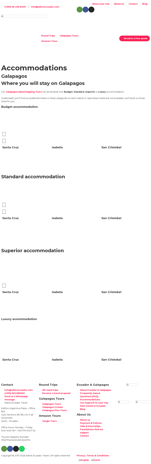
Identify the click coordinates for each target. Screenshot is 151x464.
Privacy (81, 455)
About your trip (100, 4)
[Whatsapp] (22, 449)
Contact (133, 4)
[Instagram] (91, 9)
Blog (144, 4)
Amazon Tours (49, 41)
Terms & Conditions (98, 455)
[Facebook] (85, 9)
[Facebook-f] (10, 449)
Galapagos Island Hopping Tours (24, 92)
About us (119, 4)
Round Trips (48, 35)
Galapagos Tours (69, 35)
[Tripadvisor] (80, 9)
